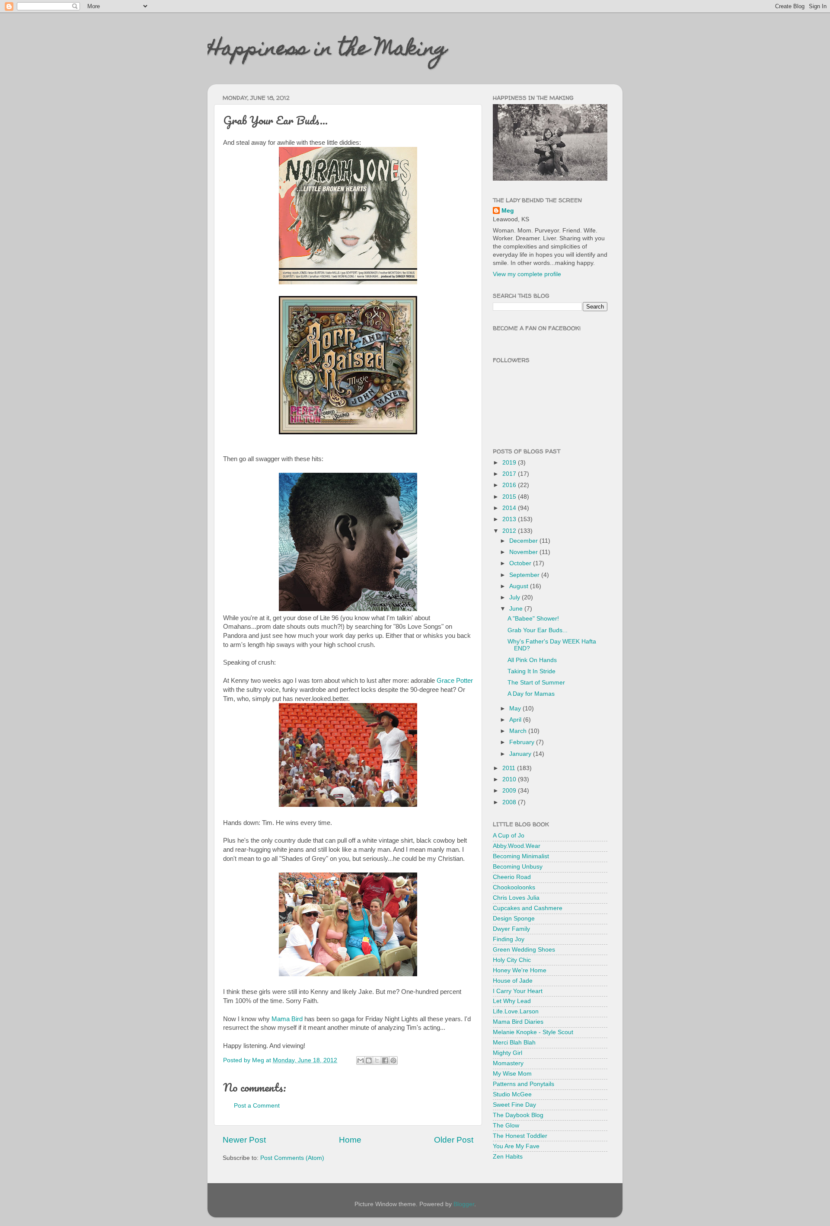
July (515, 597)
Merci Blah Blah (514, 1042)
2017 (510, 474)
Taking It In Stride (531, 671)
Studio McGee (512, 1094)
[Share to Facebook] (385, 1060)
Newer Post (244, 1139)
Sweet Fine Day (514, 1105)
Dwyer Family (511, 929)
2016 (510, 485)
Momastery (508, 1063)
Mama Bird (287, 1019)
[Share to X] (377, 1060)
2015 (510, 497)
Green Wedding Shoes (524, 949)
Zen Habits (508, 1156)
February (522, 742)
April (516, 719)
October (521, 563)
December (524, 541)
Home (350, 1139)
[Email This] (360, 1060)
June (516, 608)
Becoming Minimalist (521, 856)
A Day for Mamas (531, 694)
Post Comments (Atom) (292, 1158)
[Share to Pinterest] (393, 1060)
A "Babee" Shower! (533, 618)
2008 (510, 802)
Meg (507, 210)
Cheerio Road (512, 877)
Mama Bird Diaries (518, 1022)
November (524, 552)
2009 (510, 790)
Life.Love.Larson (516, 1011)
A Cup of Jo (508, 835)
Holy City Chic (512, 960)
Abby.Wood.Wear (516, 846)
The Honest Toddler (520, 1136)
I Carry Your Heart (518, 991)
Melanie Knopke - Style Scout (533, 1032)
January (521, 754)
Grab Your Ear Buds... (538, 630)
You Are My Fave (516, 1146)
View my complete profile (527, 274)
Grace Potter (455, 680)
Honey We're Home (519, 970)
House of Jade (513, 981)
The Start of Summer (536, 682)
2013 (510, 519)
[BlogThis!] (368, 1060)
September (525, 575)
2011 (509, 768)
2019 (510, 462)
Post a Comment (257, 1105)
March (518, 731)
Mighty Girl (507, 1053)
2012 (510, 531)
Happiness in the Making (327, 50)
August (519, 586)
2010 (510, 779)
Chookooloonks (514, 887)
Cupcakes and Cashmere (527, 908)
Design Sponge (514, 918)
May (516, 708)
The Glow (506, 1125)
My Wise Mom (512, 1073)
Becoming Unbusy (518, 866)
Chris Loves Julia (516, 898)
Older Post (453, 1139)
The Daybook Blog (518, 1115)
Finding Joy (508, 939)
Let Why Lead (512, 1001)
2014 (510, 508)
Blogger (463, 1204)
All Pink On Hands (532, 660)
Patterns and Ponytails (523, 1084)
